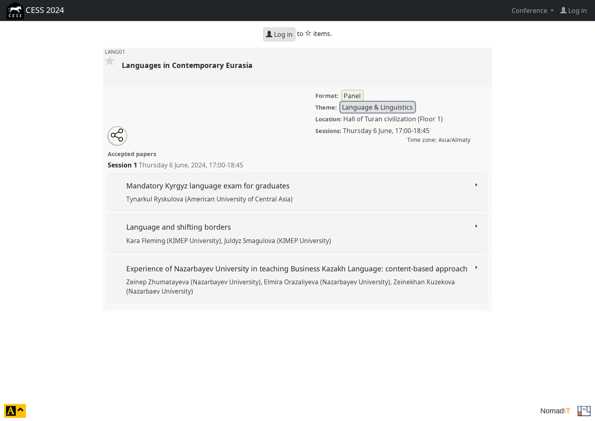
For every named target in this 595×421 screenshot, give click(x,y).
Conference (530, 10)
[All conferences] (584, 410)
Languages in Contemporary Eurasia (188, 65)
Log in (282, 34)
